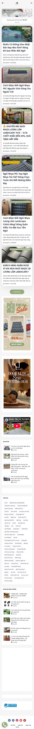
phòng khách (16, 528)
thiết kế (6, 575)
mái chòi (7, 511)
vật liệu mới (7, 523)
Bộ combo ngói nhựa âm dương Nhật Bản (20, 69)
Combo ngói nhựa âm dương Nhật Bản (21, 110)
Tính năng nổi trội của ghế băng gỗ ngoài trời (20, 611)
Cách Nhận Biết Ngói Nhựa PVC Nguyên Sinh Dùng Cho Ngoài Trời (17, 88)
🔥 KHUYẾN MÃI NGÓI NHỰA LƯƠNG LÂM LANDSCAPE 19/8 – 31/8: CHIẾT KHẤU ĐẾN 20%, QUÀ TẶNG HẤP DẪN (17, 133)
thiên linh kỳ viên (9, 557)
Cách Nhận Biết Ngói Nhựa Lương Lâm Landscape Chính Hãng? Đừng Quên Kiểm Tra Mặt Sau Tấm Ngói (16, 224)
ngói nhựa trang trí (20, 569)
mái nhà (15, 537)
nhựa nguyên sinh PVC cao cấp (12, 540)
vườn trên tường (8, 581)
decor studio (14, 511)
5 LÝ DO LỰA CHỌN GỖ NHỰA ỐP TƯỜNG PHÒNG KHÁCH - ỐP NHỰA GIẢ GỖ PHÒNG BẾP (20, 638)
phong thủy (24, 540)
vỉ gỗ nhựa (18, 520)
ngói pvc (6, 572)
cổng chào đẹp (19, 552)
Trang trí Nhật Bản (21, 549)
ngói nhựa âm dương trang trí (11, 531)
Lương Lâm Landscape (10, 505)
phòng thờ (18, 554)
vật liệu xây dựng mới (10, 549)
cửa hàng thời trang (15, 566)
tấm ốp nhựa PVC (22, 517)
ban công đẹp (8, 537)
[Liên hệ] (4, 726)
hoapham (7, 62)
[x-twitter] (13, 720)
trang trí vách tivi (17, 546)
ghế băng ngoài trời (9, 554)
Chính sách (20, 725)
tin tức (6, 502)
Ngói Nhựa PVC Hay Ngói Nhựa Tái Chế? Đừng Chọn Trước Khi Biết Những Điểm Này (17, 178)
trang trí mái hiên (9, 543)
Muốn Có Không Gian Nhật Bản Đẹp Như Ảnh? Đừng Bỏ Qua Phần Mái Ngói (16, 47)
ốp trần (14, 523)
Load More (17, 292)
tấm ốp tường (18, 543)
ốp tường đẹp (20, 534)
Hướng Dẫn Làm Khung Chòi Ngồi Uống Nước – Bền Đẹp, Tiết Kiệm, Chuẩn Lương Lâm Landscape (20, 467)
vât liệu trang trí (8, 578)
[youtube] (21, 720)
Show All (17, 22)
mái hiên (7, 517)
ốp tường (25, 520)
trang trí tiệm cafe (14, 575)
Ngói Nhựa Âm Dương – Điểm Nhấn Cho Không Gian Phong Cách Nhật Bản (19, 456)
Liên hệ (17, 727)
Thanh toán (28, 725)
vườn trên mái (14, 563)
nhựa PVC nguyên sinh (10, 534)
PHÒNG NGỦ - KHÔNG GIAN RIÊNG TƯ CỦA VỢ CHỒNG (19, 595)
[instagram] (17, 720)
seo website (7, 546)
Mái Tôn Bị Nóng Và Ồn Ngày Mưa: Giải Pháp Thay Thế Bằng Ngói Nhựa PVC (20, 478)
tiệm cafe (7, 563)
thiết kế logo (18, 557)
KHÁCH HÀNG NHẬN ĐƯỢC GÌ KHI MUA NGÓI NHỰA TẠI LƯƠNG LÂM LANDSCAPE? (17, 268)
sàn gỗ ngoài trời (20, 514)
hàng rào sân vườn (9, 569)
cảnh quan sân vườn (24, 511)
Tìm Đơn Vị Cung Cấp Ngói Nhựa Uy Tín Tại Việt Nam (20, 447)
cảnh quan (18, 526)
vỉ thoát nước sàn (24, 563)
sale (12, 526)
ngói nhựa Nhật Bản (9, 520)
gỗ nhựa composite (9, 514)
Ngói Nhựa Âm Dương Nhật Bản (17, 502)
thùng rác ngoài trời (20, 560)
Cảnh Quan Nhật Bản (22, 505)
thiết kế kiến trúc (19, 508)
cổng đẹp (7, 526)
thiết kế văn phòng (9, 560)
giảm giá (26, 543)
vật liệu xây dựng (9, 508)
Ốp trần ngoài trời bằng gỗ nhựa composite (20, 629)
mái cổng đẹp (8, 528)
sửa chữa (13, 572)
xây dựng (7, 566)
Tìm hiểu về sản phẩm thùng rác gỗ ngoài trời (20, 603)
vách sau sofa (24, 575)
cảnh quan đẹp (26, 28)
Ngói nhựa (13, 517)
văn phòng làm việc (19, 578)
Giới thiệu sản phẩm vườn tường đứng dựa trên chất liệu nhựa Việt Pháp (20, 620)
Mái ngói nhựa (21, 523)
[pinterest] (24, 720)
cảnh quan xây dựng (9, 552)
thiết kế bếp (24, 528)
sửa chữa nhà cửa (22, 572)
